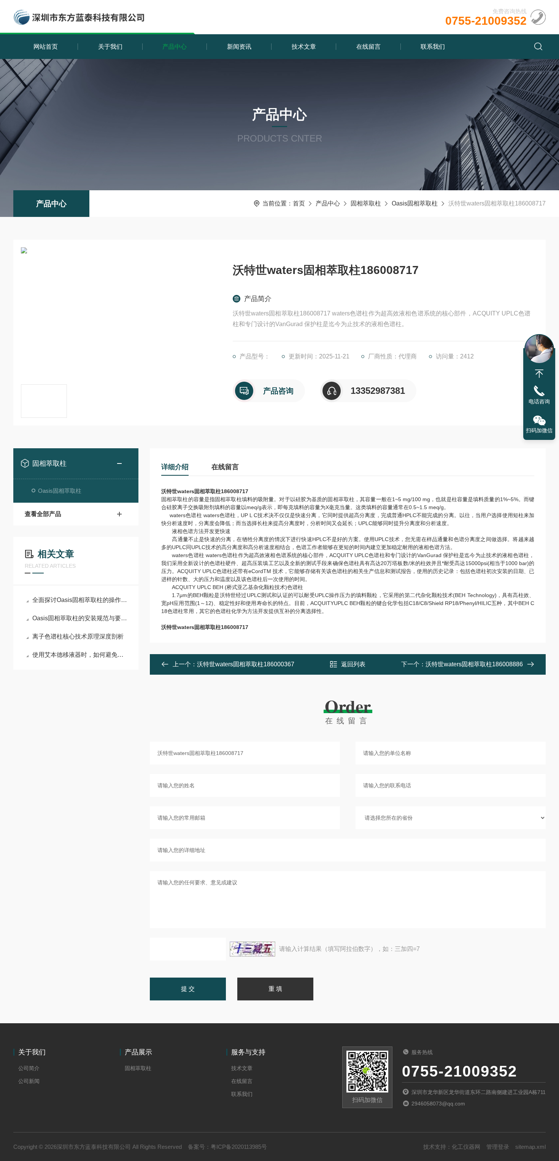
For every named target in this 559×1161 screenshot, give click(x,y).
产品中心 (174, 46)
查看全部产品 (43, 514)
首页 (299, 203)
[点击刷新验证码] (252, 949)
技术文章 (304, 46)
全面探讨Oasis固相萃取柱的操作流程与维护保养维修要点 (79, 600)
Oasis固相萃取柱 (415, 203)
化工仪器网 (466, 1146)
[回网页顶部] (539, 373)
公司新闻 (29, 1081)
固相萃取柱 (366, 203)
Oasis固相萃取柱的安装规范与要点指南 (79, 618)
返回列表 (353, 664)
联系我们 (433, 46)
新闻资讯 (239, 46)
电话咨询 (539, 401)
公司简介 (29, 1068)
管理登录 (497, 1146)
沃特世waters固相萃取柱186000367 (245, 664)
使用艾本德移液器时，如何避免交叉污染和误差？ (79, 654)
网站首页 (45, 46)
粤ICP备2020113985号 (239, 1146)
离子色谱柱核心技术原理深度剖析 (78, 636)
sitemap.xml (530, 1146)
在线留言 (368, 46)
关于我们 (110, 46)
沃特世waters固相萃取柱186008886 (474, 664)
